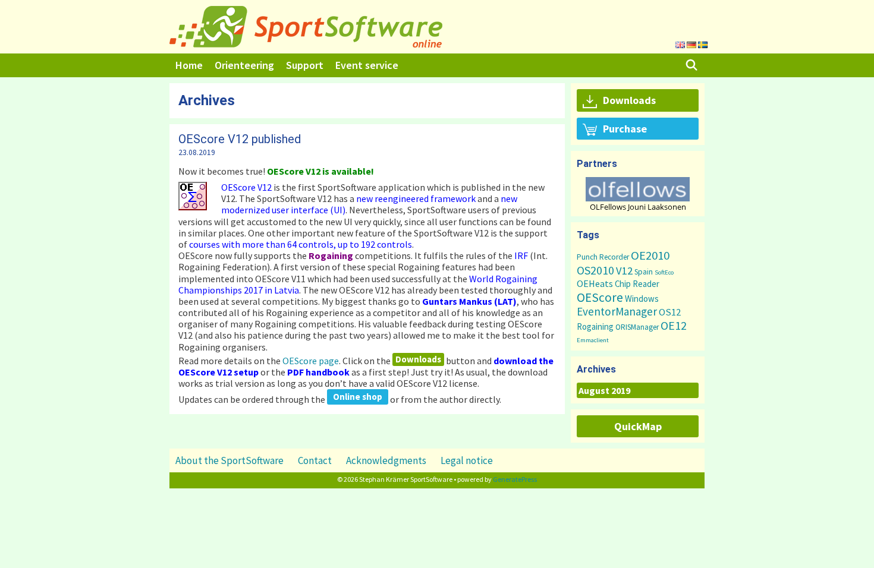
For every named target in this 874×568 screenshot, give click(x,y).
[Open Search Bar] (692, 65)
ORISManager (637, 327)
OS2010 (595, 270)
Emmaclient (593, 340)
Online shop (357, 396)
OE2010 (650, 255)
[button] (638, 189)
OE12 (674, 325)
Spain (643, 272)
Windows (642, 298)
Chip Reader (637, 283)
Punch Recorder (603, 257)
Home (189, 65)
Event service (366, 65)
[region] (638, 194)
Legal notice (467, 460)
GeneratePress (515, 479)
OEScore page (310, 360)
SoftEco (664, 272)
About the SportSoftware (229, 460)
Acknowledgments (386, 460)
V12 (624, 270)
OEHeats (595, 283)
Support (304, 65)
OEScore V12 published (239, 139)
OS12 (670, 311)
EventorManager (617, 311)
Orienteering (244, 65)
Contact (315, 460)
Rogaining (595, 326)
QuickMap (638, 426)
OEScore (600, 297)
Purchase (625, 128)
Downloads (418, 359)
